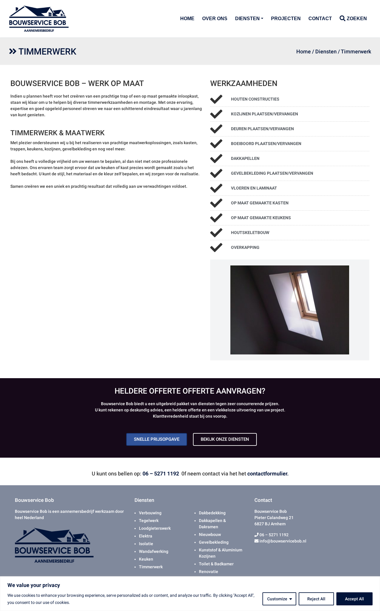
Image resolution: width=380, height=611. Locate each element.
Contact (320, 18)
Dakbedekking (212, 512)
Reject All (316, 598)
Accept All (354, 598)
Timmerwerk (151, 566)
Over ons (214, 18)
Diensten (247, 18)
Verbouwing (150, 512)
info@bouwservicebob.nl (282, 541)
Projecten (286, 18)
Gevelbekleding (214, 542)
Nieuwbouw (210, 534)
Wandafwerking (153, 551)
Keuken (146, 559)
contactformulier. (268, 473)
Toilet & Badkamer (216, 563)
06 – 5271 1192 (160, 473)
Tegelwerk (149, 520)
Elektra (145, 536)
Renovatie (208, 571)
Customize (277, 598)
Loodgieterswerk (155, 528)
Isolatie (146, 543)
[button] (214, 310)
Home (187, 18)
